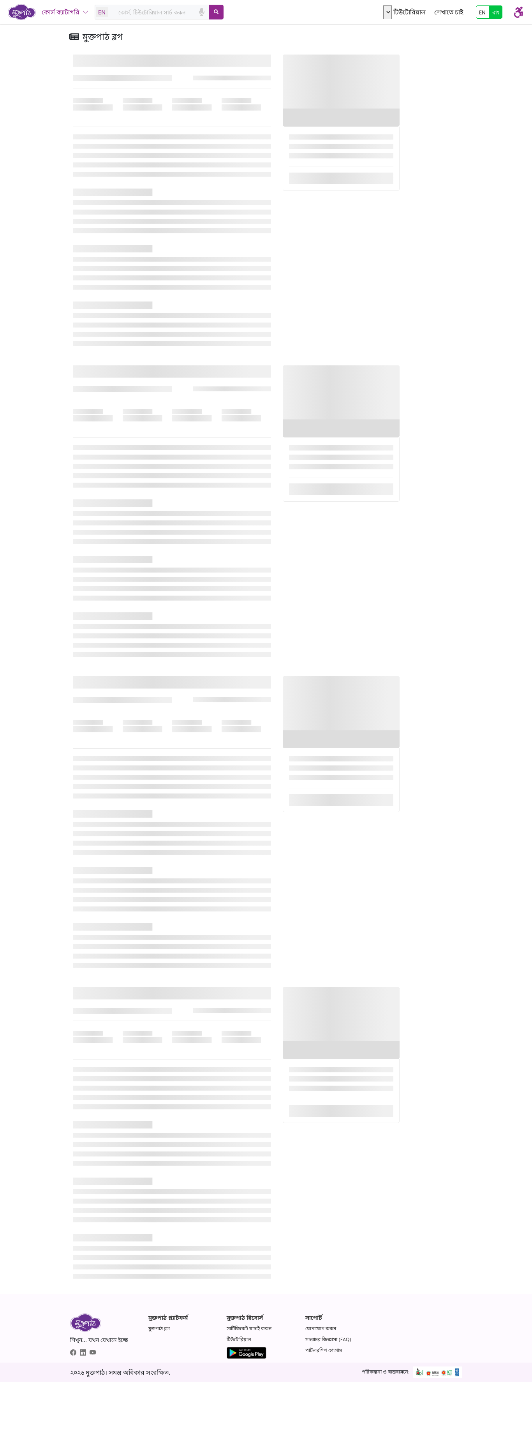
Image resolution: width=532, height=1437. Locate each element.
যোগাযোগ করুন (320, 1328)
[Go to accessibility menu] (518, 12)
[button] (266, 700)
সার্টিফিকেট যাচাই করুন (249, 1328)
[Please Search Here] (216, 12)
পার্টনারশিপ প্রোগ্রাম (323, 1350)
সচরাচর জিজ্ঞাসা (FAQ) (328, 1339)
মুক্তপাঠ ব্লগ (159, 1328)
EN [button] (482, 12)
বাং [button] (495, 12)
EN (102, 12)
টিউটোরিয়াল (409, 12)
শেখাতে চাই (448, 12)
